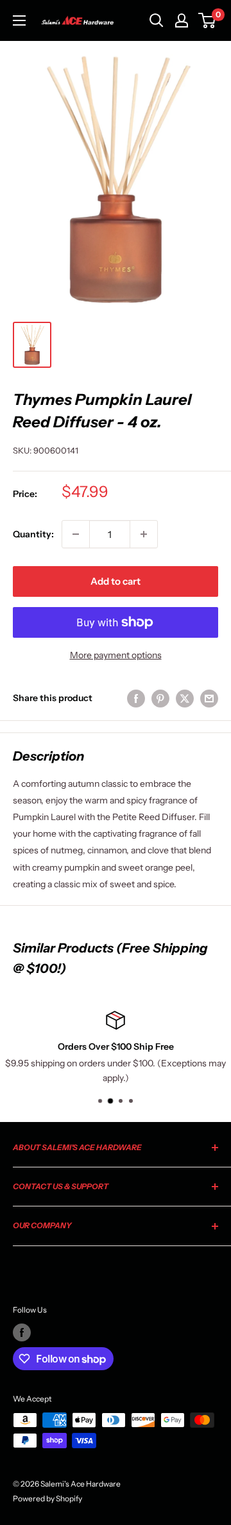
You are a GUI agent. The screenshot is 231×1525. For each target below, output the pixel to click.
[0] (208, 20)
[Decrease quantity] (75, 534)
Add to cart (115, 581)
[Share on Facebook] (136, 698)
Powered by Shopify (47, 1498)
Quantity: (33, 534)
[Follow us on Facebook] (22, 1332)
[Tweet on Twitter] (185, 698)
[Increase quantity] (143, 534)
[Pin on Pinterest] (160, 698)
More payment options (116, 655)
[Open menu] (19, 20)
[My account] (181, 20)
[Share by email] (209, 698)
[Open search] (157, 20)
